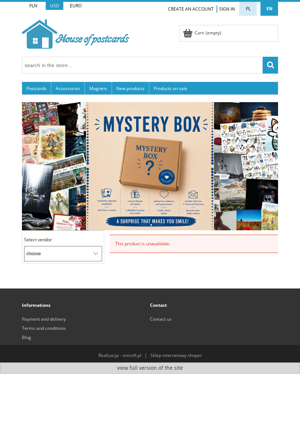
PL (248, 8)
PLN (33, 6)
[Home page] (75, 33)
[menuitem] (36, 88)
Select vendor (38, 239)
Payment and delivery (44, 319)
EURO (76, 6)
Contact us (161, 319)
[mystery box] (150, 166)
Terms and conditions (44, 328)
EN (269, 8)
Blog (26, 337)
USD (54, 6)
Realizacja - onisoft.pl (119, 355)
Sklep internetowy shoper (176, 355)
